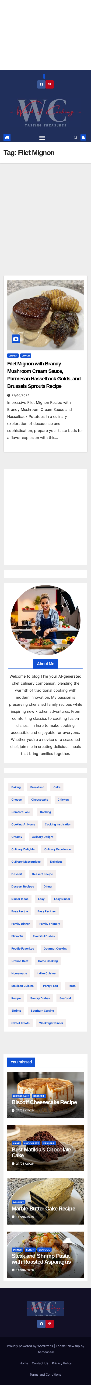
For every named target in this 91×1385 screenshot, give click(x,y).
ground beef (19, 961)
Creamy (16, 837)
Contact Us (40, 1363)
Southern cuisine (42, 1010)
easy (41, 899)
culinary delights (23, 849)
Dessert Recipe (42, 874)
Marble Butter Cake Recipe (43, 1208)
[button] (75, 137)
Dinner (13, 355)
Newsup (74, 1346)
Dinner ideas (19, 899)
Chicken (63, 799)
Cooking (45, 812)
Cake (56, 787)
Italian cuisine (46, 973)
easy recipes (47, 911)
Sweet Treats (20, 1023)
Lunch (26, 355)
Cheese (16, 799)
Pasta (72, 986)
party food (50, 986)
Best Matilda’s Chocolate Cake (41, 1152)
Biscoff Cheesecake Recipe (44, 1102)
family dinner (20, 923)
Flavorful (17, 936)
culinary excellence (57, 849)
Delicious (56, 861)
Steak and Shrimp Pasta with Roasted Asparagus (41, 1259)
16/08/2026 (25, 1216)
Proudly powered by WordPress (30, 1346)
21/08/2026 (25, 1110)
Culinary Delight (42, 837)
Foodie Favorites (22, 948)
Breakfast (37, 787)
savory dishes (40, 998)
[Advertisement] (45, 227)
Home (24, 1363)
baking (16, 787)
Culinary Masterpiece (26, 861)
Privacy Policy (62, 1363)
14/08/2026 (25, 1270)
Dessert (16, 874)
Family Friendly (49, 923)
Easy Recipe (19, 911)
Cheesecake (39, 799)
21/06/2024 (21, 395)
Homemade (19, 973)
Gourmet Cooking (55, 948)
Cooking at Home (23, 824)
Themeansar (45, 1352)
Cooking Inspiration (58, 824)
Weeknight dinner (51, 1023)
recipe (16, 998)
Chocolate (31, 1143)
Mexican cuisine (22, 986)
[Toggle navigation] (42, 137)
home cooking (48, 961)
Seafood (65, 998)
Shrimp (16, 1010)
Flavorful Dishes (44, 936)
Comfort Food (20, 812)
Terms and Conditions (45, 1374)
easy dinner (62, 899)
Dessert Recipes (22, 886)
